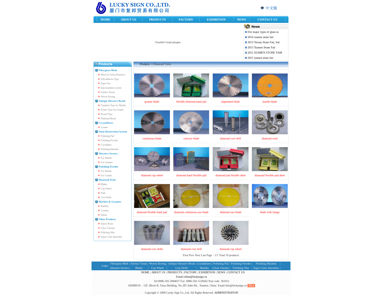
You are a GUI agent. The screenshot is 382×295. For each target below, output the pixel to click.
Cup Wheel (106, 188)
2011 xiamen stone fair (260, 57)
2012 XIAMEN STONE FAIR (265, 52)
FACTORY (190, 272)
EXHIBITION (207, 272)
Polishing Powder (109, 140)
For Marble (106, 158)
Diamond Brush (108, 118)
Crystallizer (106, 144)
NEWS (221, 272)
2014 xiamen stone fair (261, 37)
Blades (104, 184)
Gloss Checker (108, 228)
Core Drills (106, 197)
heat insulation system (111, 87)
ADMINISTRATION (226, 292)
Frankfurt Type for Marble (113, 105)
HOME (145, 272)
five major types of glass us (263, 31)
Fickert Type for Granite (112, 109)
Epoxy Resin (107, 223)
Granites (105, 210)
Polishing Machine (110, 149)
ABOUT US (158, 272)
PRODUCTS (175, 272)
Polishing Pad (107, 136)
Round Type (106, 114)
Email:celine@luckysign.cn (191, 276)
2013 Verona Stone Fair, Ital (264, 42)
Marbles (105, 206)
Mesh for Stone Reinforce (113, 74)
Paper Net (105, 83)
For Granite (106, 175)
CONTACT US (236, 272)
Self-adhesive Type (110, 79)
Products (145, 64)
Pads (103, 193)
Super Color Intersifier (111, 236)
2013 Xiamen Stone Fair (261, 47)
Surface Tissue (108, 92)
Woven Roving (108, 96)
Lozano (104, 127)
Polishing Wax (108, 232)
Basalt (104, 215)
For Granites (107, 162)
